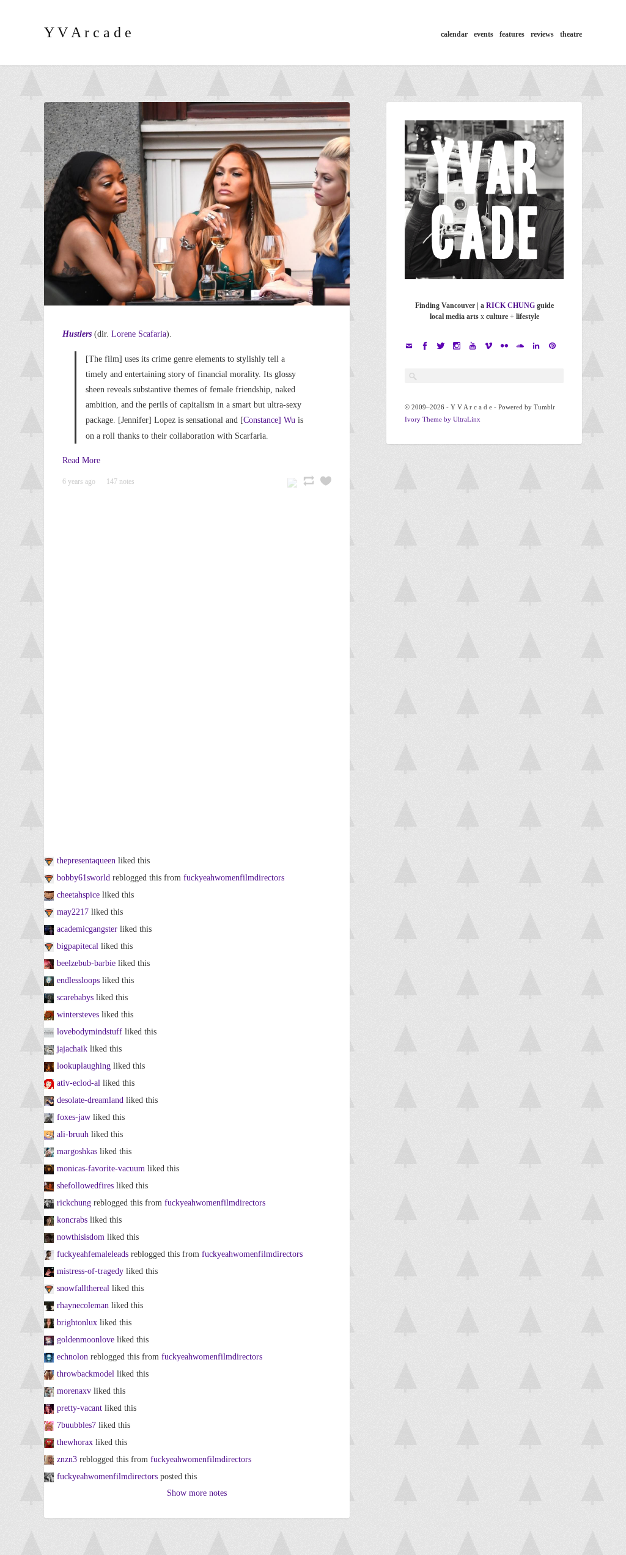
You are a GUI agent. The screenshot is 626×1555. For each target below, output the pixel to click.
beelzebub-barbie (86, 963)
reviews (542, 34)
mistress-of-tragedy (90, 1271)
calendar (454, 34)
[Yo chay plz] (50, 1048)
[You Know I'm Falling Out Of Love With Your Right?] (50, 1288)
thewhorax (75, 1442)
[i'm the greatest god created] (50, 997)
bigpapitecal (77, 946)
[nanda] (50, 1322)
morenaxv (74, 1391)
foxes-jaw (73, 1117)
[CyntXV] (50, 1391)
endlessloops (78, 980)
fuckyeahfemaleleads (92, 1254)
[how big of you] (50, 1442)
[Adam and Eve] (50, 1339)
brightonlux (77, 1322)
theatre (571, 34)
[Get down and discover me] (50, 929)
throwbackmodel (85, 1373)
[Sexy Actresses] (50, 877)
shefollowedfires (85, 1185)
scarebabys (75, 997)
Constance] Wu (269, 420)
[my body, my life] (50, 1031)
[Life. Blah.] (50, 1134)
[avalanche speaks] (50, 1151)
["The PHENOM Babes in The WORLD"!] (50, 912)
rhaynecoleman (83, 1305)
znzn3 (67, 1459)
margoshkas (77, 1151)
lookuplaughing (84, 1065)
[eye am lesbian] (50, 1219)
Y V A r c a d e (87, 32)
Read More (81, 460)
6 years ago (78, 481)
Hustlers (77, 333)
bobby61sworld (83, 877)
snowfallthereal (83, 1288)
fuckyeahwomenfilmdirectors (233, 877)
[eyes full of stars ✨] (50, 1065)
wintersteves (78, 1014)
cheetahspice (78, 894)
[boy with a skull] (50, 1117)
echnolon (72, 1356)
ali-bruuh (73, 1134)
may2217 (73, 912)
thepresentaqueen (86, 860)
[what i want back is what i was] (50, 1408)
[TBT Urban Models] (50, 1373)
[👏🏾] (50, 1305)
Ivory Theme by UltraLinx (443, 419)
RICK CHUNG (510, 305)
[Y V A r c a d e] (50, 1202)
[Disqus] (197, 667)
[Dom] (50, 1237)
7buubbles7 (76, 1425)
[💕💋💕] (50, 963)
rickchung (74, 1202)
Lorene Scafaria (138, 333)
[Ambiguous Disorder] (50, 1014)
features (512, 34)
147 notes (120, 481)
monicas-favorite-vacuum (101, 1168)
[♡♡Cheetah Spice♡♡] (50, 894)
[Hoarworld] (50, 1356)
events (483, 34)
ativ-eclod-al (78, 1083)
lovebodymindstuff (89, 1031)
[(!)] (50, 980)
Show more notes (197, 1493)
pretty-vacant (79, 1408)
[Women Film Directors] (50, 1476)
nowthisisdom (81, 1237)
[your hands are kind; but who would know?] (50, 1185)
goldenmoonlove (85, 1339)
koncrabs (72, 1219)
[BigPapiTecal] (50, 946)
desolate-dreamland (90, 1100)
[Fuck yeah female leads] (50, 1254)
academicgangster (87, 929)
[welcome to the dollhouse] (50, 1271)
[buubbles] (50, 1425)
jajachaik (72, 1048)
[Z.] (50, 1459)
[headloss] (50, 860)
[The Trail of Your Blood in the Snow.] (50, 1083)
